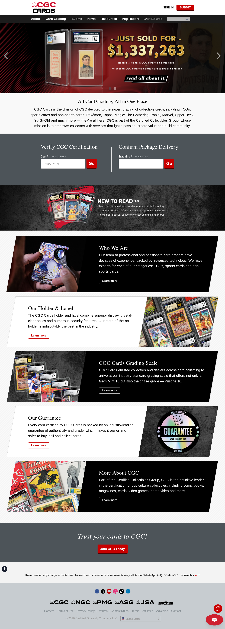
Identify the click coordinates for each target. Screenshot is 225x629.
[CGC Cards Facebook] (97, 592)
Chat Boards (152, 19)
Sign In (168, 7)
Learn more (109, 280)
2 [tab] (114, 88)
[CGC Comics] (59, 602)
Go (92, 163)
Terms (135, 610)
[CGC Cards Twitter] (103, 592)
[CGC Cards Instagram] (115, 592)
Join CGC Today (112, 549)
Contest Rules (119, 610)
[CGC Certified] (43, 7)
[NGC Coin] (81, 602)
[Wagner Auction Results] (112, 58)
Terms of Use (65, 610)
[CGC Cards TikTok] (121, 592)
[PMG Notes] (102, 602)
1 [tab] (109, 88)
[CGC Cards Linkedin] (128, 592)
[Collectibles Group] (165, 602)
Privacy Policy (86, 610)
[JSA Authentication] (145, 602)
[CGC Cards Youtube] (109, 592)
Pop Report (130, 19)
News (91, 19)
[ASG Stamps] (124, 602)
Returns (103, 610)
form (197, 575)
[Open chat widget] (214, 619)
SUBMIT (185, 7)
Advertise (162, 610)
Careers (49, 610)
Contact (176, 610)
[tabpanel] (112, 58)
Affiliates (147, 610)
